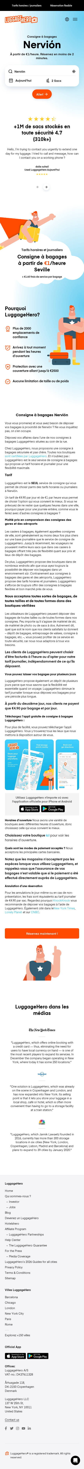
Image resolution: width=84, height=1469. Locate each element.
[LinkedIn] (29, 1428)
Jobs (12, 1207)
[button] (75, 1460)
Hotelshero (12, 1223)
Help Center (13, 1240)
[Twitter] (11, 1428)
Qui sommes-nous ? (18, 1196)
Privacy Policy (13, 1267)
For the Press (13, 1251)
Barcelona (11, 1297)
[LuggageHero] (21, 22)
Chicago (10, 1302)
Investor (14, 1202)
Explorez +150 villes (17, 1335)
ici (47, 835)
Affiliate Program (15, 1229)
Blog (8, 1212)
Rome (9, 1324)
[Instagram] (17, 1428)
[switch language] (67, 19)
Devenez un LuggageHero (22, 1218)
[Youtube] (23, 1428)
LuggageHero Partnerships (26, 1234)
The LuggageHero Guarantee (28, 1245)
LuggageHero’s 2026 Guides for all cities (31, 1262)
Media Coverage (19, 1256)
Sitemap (10, 1278)
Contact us (12, 1420)
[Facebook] (6, 1428)
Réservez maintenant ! (42, 933)
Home (9, 1191)
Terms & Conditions (17, 1273)
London (10, 1308)
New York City (14, 1313)
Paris (8, 1319)
